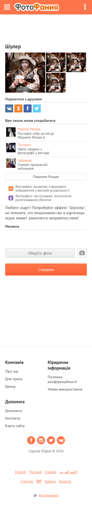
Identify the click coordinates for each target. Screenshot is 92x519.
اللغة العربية (68, 472)
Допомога (13, 410)
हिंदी (38, 481)
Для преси (13, 378)
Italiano (50, 481)
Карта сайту (15, 425)
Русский (35, 472)
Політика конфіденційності (62, 379)
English (20, 472)
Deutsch (65, 481)
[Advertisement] (46, 27)
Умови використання (65, 389)
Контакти (12, 418)
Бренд (10, 386)
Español (50, 472)
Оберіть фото (40, 253)
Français (27, 481)
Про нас (12, 371)
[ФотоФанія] (36, 7)
